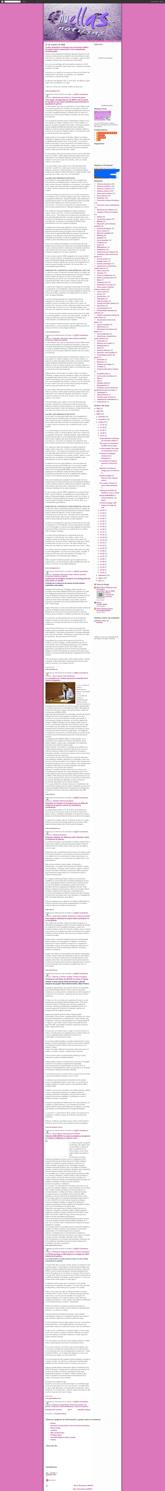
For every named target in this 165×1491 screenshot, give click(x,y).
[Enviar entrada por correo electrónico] (67, 96)
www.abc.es (49, 909)
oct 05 (102, 562)
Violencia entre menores (105, 397)
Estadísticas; (101, 249)
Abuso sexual (101, 270)
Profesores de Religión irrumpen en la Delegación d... (108, 456)
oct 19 (102, 526)
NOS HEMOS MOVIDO (103, 610)
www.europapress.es (52, 91)
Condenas (100, 242)
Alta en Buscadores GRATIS (82, 1489)
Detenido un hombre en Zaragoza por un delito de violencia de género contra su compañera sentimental (66, 805)
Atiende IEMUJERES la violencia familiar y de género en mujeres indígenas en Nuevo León (67, 1137)
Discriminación (102, 259)
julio (100, 581)
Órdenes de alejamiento (61, 1405)
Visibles (53, 1440)
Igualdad (100, 238)
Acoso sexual (101, 231)
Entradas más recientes (53, 1409)
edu (98, 381)
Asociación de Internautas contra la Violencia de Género (70, 1425)
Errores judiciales (103, 334)
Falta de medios (102, 301)
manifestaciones (102, 373)
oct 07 (102, 556)
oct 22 (102, 518)
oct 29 (102, 430)
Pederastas (101, 299)
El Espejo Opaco (56, 1435)
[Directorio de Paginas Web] (107, 44)
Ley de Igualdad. (103, 240)
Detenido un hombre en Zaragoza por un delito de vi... (109, 470)
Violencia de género (78, 97)
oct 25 (102, 510)
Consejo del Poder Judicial (106, 303)
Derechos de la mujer (104, 343)
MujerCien (102, 137)
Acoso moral (101, 292)
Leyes (99, 245)
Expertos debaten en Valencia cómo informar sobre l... (109, 478)
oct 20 (102, 524)
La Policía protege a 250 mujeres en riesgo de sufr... (108, 505)
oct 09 (102, 551)
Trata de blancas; (103, 395)
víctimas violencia (103, 191)
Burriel (99, 602)
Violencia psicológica (104, 364)
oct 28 (102, 433)
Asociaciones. (102, 296)
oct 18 (102, 529)
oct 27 (102, 436)
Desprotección (102, 385)
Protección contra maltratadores (62, 1406)
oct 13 (102, 543)
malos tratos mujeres (60, 916)
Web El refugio (55, 1428)
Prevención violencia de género (56, 340)
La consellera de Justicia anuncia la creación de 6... (108, 463)
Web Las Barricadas (57, 1433)
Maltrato (100, 221)
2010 (98, 408)
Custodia (100, 367)
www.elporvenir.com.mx (53, 1245)
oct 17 (102, 532)
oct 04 (102, 564)
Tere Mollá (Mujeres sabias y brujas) (62, 1437)
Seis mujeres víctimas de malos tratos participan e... (108, 485)
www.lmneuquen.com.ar (53, 1127)
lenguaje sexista (102, 383)
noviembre (102, 419)
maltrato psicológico (104, 263)
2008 (98, 414)
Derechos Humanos (104, 350)
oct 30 (102, 427)
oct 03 (102, 567)
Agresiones (101, 306)
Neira (99, 378)
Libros (99, 348)
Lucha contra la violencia (105, 376)
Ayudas (69, 977)
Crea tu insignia (111, 168)
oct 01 (102, 572)
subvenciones (102, 402)
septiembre (102, 575)
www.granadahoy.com (53, 1398)
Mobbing (100, 235)
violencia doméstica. (104, 228)
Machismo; (101, 362)
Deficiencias (101, 327)
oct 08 (102, 553)
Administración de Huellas (108, 133)
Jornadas (100, 273)
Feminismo (101, 359)
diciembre (102, 417)
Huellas (53, 1423)
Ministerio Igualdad (103, 233)
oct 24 (102, 513)
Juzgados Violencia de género (63, 801)
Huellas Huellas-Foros (100, 168)
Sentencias (101, 341)
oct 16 (102, 535)
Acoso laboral (57, 676)
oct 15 (102, 537)
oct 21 (102, 521)
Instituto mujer (102, 261)
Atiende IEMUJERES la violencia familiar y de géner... (108, 498)
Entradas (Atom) (60, 1414)
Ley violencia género (104, 219)
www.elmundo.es (51, 669)
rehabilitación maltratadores (107, 399)
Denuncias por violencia (71, 1134)
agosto (100, 578)
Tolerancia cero (102, 282)
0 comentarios (83, 94)
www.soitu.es (50, 794)
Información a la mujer (105, 285)
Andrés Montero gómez (105, 609)
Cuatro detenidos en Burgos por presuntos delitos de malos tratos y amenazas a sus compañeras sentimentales (66, 49)
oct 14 (102, 540)
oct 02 (102, 570)
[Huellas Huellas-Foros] (107, 173)
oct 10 (102, 548)
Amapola (102, 135)
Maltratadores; (102, 247)
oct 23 (102, 516)
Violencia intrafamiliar (104, 275)
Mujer (99, 280)
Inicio (70, 1409)
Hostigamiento (102, 345)
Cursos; (99, 294)
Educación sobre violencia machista (73, 338)
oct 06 (102, 559)
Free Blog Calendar (107, 105)
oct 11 (102, 545)
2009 (98, 411)
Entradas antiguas (84, 1409)
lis (99, 140)
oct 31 (102, 425)
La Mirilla (53, 1430)
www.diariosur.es (51, 970)
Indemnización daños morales (107, 369)
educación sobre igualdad (106, 352)
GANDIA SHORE (102, 604)
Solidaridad (101, 392)
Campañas (56, 338)
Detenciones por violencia (62, 97)
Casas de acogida (103, 324)
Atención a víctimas (59, 977)
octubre (101, 422)
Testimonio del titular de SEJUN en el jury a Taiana (66, 979)
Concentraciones (69, 676)
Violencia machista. (104, 186)
